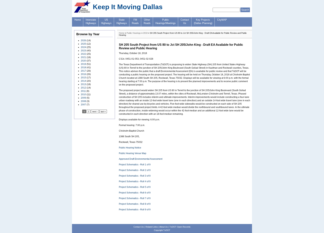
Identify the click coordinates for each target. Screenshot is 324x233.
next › (95, 111)
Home (77, 20)
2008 (83, 101)
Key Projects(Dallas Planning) (203, 22)
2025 (83, 44)
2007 (83, 104)
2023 (83, 50)
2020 (83, 60)
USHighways (106, 22)
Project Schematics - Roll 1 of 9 (135, 164)
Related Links (152, 227)
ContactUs (185, 22)
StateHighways (121, 22)
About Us (163, 227)
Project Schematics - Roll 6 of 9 (135, 192)
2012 (83, 87)
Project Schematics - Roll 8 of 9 (135, 204)
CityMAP (222, 20)
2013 (83, 84)
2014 (83, 81)
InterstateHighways (91, 22)
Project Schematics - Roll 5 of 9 (135, 187)
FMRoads (135, 22)
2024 (83, 47)
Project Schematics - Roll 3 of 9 (135, 176)
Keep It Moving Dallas (128, 7)
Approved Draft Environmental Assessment (140, 159)
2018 (83, 67)
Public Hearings (134, 33)
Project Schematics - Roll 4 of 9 (135, 181)
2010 (83, 94)
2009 (83, 98)
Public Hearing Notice (130, 147)
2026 (83, 40)
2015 (83, 77)
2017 (83, 71)
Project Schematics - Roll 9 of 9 (135, 209)
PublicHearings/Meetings (165, 22)
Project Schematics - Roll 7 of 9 (135, 198)
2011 (83, 91)
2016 (83, 74)
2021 (83, 57)
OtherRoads (147, 22)
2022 (83, 54)
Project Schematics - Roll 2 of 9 (135, 170)
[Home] (82, 12)
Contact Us (139, 227)
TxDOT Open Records (180, 227)
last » (103, 111)
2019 (83, 64)
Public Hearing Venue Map (132, 153)
